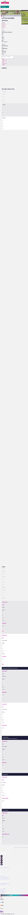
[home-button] (2, 5)
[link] (3, 631)
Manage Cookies (4, 886)
